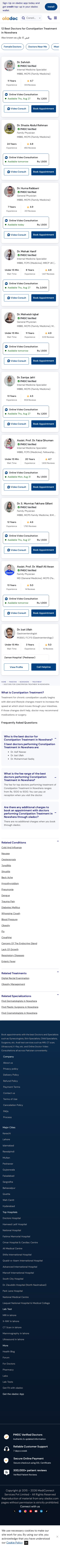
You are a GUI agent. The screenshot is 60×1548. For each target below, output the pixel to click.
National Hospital (12, 1230)
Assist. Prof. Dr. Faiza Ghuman (35, 440)
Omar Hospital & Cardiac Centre (20, 1242)
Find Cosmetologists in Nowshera (19, 1012)
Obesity (6, 925)
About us (8, 1062)
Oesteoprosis (9, 859)
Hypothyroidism (10, 883)
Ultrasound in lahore (13, 1339)
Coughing (7, 937)
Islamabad (8, 1145)
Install (51, 6)
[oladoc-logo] (10, 18)
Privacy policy (10, 1068)
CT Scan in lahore (12, 1327)
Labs (5, 1375)
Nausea (6, 853)
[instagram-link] (25, 1511)
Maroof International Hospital (18, 1272)
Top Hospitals (10, 1212)
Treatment (37, 682)
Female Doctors (12, 46)
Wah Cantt (8, 1200)
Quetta (6, 1194)
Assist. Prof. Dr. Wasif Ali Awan (35, 566)
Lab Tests (8, 1381)
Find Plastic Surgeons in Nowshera (20, 1006)
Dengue (6, 895)
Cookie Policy (14, 1542)
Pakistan (13, 682)
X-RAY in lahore (11, 1321)
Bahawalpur (9, 1188)
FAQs (5, 1111)
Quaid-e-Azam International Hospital (23, 1260)
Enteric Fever (9, 961)
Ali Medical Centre (12, 1248)
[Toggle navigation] (55, 18)
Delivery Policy (11, 1074)
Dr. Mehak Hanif (26, 251)
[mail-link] (36, 1511)
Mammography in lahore (16, 1333)
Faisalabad (8, 1175)
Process (7, 1117)
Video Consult (18, 108)
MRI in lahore (9, 1315)
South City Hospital (13, 1278)
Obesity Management (13, 984)
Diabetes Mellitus (11, 907)
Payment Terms (11, 1087)
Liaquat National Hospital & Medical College (26, 1303)
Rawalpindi (8, 1151)
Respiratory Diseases (13, 955)
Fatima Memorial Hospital (16, 1236)
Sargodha (8, 1181)
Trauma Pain (8, 901)
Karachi (7, 1133)
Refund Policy (10, 1081)
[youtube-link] (30, 1511)
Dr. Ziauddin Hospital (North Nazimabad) (24, 1285)
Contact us (9, 1093)
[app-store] (18, 1403)
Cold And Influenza (12, 847)
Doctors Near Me (37, 46)
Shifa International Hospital (17, 1254)
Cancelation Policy (13, 1105)
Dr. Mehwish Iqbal (27, 314)
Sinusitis (6, 871)
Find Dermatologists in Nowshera (19, 1000)
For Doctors (9, 1363)
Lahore (6, 1139)
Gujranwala (9, 1169)
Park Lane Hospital (13, 1291)
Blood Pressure (10, 919)
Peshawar (8, 1163)
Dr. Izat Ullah (24, 629)
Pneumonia (8, 889)
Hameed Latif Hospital (15, 1224)
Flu (3, 931)
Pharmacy (8, 1369)
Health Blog (9, 1351)
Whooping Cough (11, 913)
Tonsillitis (6, 865)
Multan (6, 1157)
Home (3, 682)
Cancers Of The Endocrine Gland (19, 943)
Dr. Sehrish (23, 62)
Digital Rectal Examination (15, 978)
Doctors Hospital (12, 1218)
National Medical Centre (16, 1297)
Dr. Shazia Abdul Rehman (32, 125)
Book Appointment (43, 108)
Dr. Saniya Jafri (26, 377)
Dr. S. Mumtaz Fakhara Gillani (34, 503)
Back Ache (7, 877)
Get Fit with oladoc (13, 1387)
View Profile (16, 667)
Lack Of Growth (10, 949)
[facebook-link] (20, 1511)
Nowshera (24, 682)
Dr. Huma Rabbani (28, 188)
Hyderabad (9, 1206)
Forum (6, 1357)
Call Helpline (44, 666)
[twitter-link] (14, 1511)
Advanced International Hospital (20, 1266)
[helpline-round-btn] (49, 18)
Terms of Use (10, 1099)
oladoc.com (51, 1498)
